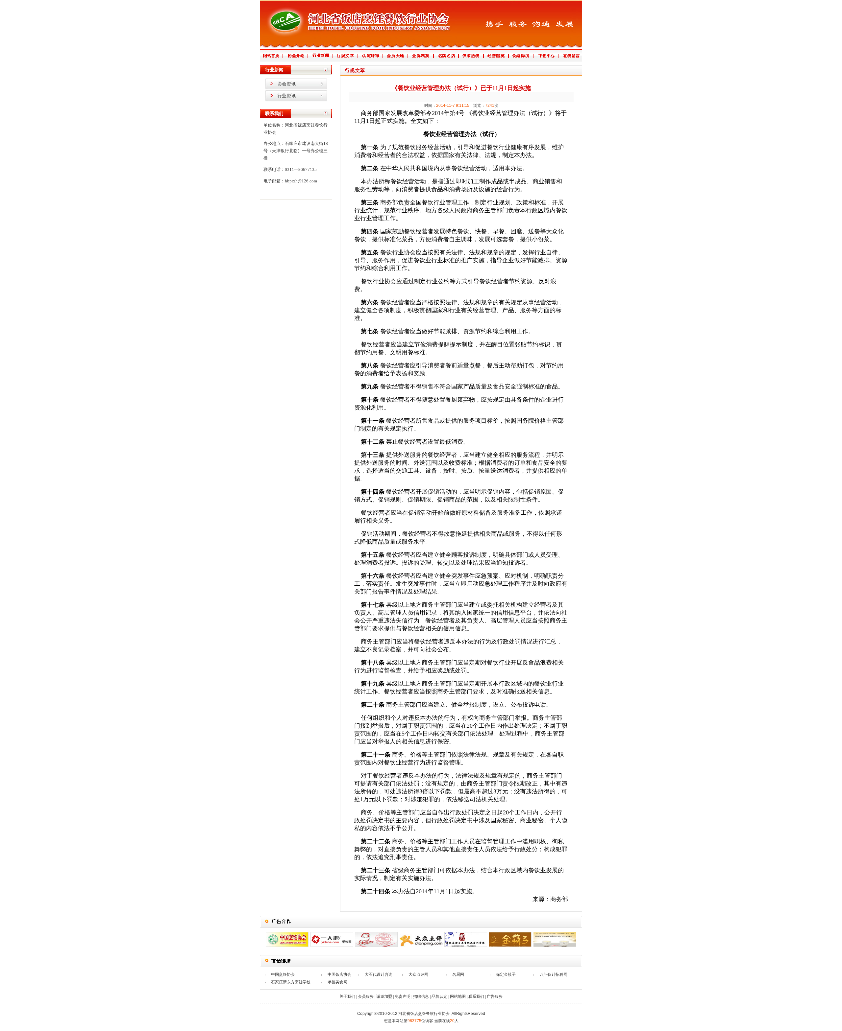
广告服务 (495, 996)
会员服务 (366, 996)
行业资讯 (286, 95)
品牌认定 (439, 996)
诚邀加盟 (384, 996)
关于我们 (347, 996)
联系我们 (476, 996)
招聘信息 (421, 996)
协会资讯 (286, 84)
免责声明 (402, 996)
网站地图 (458, 996)
